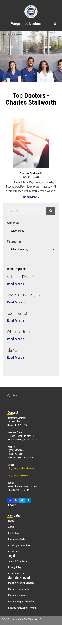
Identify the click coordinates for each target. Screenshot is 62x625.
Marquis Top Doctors (26, 23)
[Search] (50, 211)
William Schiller (18, 332)
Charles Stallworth (31, 173)
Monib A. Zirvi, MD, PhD (24, 295)
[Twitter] (22, 500)
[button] (55, 24)
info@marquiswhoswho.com (20, 468)
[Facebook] (16, 500)
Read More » (31, 197)
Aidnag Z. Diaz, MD (21, 276)
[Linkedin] (28, 500)
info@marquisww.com (17, 475)
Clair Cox (14, 350)
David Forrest (17, 313)
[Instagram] (10, 500)
